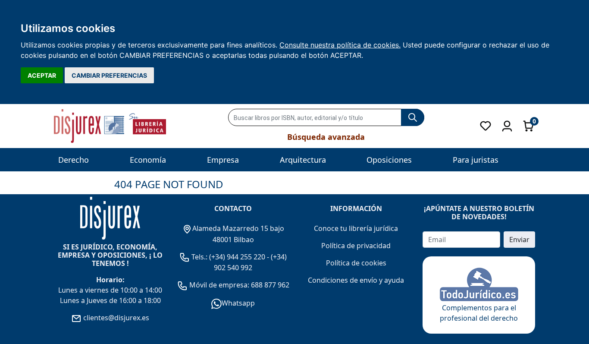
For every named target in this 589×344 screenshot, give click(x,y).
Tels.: (199, 257)
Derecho (73, 160)
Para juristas (475, 160)
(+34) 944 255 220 (237, 257)
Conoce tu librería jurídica (356, 228)
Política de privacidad (356, 245)
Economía (148, 160)
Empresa (223, 160)
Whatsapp (238, 303)
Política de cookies (356, 263)
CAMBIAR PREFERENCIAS (109, 75)
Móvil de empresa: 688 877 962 (238, 285)
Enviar (519, 239)
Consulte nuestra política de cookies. (340, 45)
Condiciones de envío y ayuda (356, 280)
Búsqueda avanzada (326, 137)
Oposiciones (389, 160)
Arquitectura (303, 160)
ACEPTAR (42, 75)
